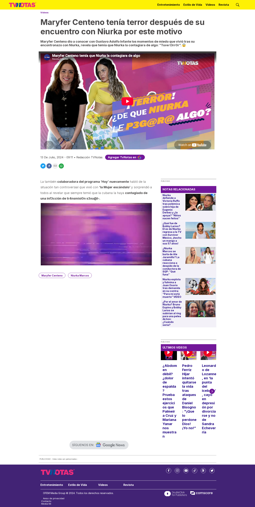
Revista (224, 4)
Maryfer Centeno (52, 275)
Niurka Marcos (80, 275)
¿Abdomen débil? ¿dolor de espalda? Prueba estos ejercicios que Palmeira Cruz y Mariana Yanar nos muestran (170, 401)
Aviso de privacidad (53, 498)
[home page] (23, 4)
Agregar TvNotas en (122, 157)
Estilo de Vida (192, 4)
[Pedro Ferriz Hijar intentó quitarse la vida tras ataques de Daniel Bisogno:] (188, 355)
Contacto (46, 501)
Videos (210, 4)
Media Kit (46, 503)
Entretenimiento (168, 4)
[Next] (212, 391)
